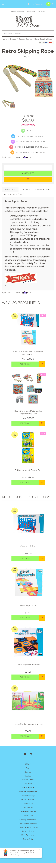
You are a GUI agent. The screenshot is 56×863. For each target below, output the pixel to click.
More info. (44, 147)
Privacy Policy (28, 831)
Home (4, 39)
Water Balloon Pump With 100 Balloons (24, 853)
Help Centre (28, 816)
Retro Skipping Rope (43, 39)
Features (25, 189)
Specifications (42, 189)
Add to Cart (28, 173)
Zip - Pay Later (28, 835)
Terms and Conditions (28, 823)
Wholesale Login (28, 796)
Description (10, 189)
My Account (36, 4)
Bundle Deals (28, 780)
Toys (28, 768)
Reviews (8, 194)
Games (13, 39)
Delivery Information (28, 820)
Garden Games (25, 39)
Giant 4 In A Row (28, 546)
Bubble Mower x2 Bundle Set (28, 470)
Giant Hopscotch (28, 605)
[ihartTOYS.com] (28, 21)
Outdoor (28, 776)
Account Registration (28, 792)
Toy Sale (28, 784)
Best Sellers (28, 804)
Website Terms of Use (28, 827)
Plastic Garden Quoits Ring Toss (28, 724)
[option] (28, 80)
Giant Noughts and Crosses (28, 665)
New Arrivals (28, 808)
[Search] (51, 33)
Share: (42, 43)
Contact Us (28, 839)
